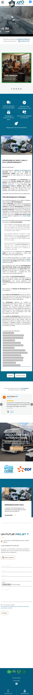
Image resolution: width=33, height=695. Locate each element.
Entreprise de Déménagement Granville (13, 338)
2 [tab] (14, 88)
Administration (16, 680)
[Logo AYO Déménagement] (16, 4)
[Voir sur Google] (4, 397)
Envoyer (4, 613)
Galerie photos (18, 448)
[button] (1, 404)
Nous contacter (9, 557)
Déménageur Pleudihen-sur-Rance (12, 355)
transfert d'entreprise (8, 184)
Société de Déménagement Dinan (11, 365)
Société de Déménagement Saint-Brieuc (13, 335)
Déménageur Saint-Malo (9, 363)
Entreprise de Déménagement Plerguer (13, 360)
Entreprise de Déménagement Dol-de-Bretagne (15, 353)
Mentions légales (16, 678)
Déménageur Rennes (8, 333)
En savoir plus (8, 517)
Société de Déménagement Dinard (11, 343)
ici (24, 390)
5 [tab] (20, 88)
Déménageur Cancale (8, 348)
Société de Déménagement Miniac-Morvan (14, 350)
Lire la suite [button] (10, 408)
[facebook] (30, 2)
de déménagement (25, 170)
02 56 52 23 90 (25, 41)
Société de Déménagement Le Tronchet (13, 358)
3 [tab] (16, 88)
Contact (10, 375)
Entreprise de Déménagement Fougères (13, 345)
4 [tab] (18, 88)
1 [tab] (11, 88)
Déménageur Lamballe (9, 340)
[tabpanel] (9, 469)
